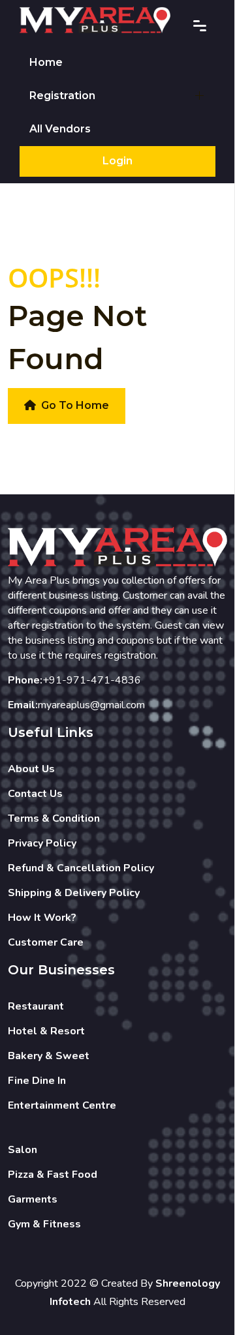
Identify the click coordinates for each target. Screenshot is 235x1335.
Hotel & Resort (46, 1031)
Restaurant (36, 1006)
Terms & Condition (54, 818)
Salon (22, 1150)
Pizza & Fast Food (52, 1174)
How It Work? (42, 917)
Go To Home (75, 405)
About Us (31, 769)
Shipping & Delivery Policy (74, 893)
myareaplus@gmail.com (91, 705)
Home (46, 62)
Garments (32, 1199)
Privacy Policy (42, 843)
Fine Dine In (37, 1080)
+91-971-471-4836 (91, 680)
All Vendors (60, 129)
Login (117, 161)
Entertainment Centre (62, 1105)
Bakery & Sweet (48, 1056)
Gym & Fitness (44, 1224)
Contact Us (35, 794)
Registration (62, 95)
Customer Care (46, 942)
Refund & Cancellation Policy (81, 868)
